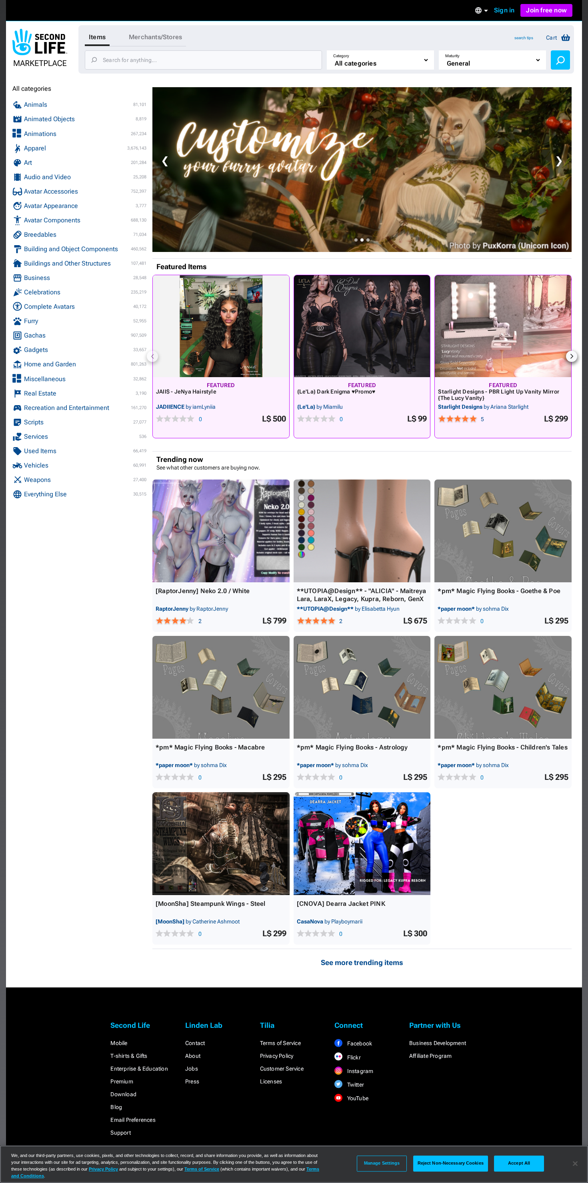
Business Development (437, 1043)
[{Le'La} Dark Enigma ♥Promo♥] (362, 326)
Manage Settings (382, 1163)
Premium (121, 1081)
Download (123, 1094)
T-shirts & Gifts (128, 1056)
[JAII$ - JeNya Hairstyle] (221, 326)
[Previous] (152, 356)
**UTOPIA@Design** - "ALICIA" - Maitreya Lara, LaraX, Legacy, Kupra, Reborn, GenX (361, 595)
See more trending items (362, 962)
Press (192, 1081)
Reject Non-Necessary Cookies (451, 1163)
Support (120, 1132)
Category (341, 56)
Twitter (355, 1084)
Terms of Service (280, 1043)
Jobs (191, 1068)
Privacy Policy (277, 1056)
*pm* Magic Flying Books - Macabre (210, 747)
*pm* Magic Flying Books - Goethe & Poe (499, 591)
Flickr (353, 1057)
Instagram (359, 1071)
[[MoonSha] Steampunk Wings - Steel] (221, 843)
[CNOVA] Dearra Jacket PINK (341, 903)
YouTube (357, 1098)
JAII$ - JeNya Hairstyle (186, 391)
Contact (195, 1043)
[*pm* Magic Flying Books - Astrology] (362, 687)
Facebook (359, 1043)
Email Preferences (132, 1120)
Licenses (271, 1081)
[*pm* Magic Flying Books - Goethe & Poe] (503, 531)
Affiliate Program (430, 1056)
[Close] (575, 1163)
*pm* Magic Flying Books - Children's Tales (502, 747)
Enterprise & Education (139, 1068)
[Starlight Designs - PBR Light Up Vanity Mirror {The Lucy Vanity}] (503, 326)
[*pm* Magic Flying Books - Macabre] (221, 687)
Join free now (546, 10)
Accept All (519, 1163)
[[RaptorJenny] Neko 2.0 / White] (221, 531)
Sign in (504, 10)
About (192, 1056)
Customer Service (282, 1068)
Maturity (452, 56)
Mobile (118, 1043)
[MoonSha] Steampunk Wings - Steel (211, 903)
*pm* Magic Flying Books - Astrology (352, 747)
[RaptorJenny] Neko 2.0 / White (203, 591)
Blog (116, 1107)
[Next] (571, 356)
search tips (523, 38)
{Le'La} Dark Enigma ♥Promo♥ (336, 391)
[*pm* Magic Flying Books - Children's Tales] (503, 687)
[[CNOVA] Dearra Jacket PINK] (362, 843)
